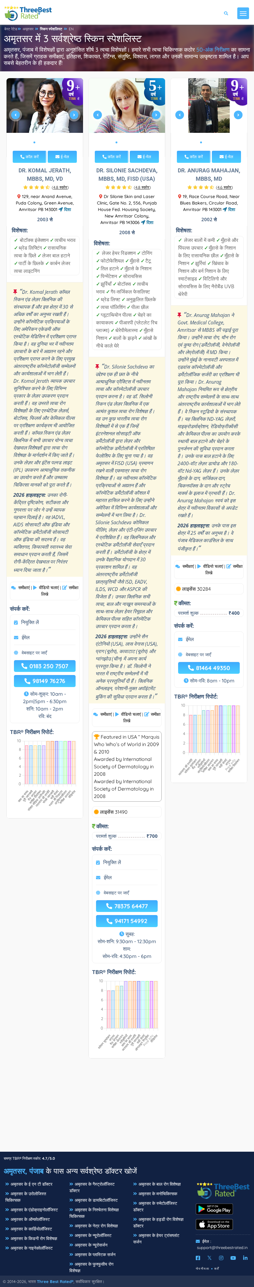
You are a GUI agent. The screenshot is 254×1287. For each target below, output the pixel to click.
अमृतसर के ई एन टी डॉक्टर (31, 1184)
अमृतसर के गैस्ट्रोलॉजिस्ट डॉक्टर (92, 1187)
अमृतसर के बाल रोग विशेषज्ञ (159, 1184)
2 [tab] (39, 142)
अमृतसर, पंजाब (24, 1170)
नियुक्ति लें (30, 622)
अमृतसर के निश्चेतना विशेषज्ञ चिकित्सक (94, 1213)
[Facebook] (198, 1258)
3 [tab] (44, 142)
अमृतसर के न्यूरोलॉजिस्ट (93, 1235)
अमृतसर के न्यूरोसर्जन (91, 1245)
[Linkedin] (245, 1258)
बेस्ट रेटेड (10, 29)
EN (71, 29)
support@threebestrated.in (222, 1247)
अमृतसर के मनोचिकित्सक (157, 1193)
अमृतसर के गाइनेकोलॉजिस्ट (32, 1248)
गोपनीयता (202, 1268)
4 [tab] (49, 142)
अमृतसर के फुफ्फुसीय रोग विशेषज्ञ (91, 1267)
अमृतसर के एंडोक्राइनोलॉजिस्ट (34, 1210)
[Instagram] (221, 1258)
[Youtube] (233, 1258)
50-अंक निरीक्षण (213, 49)
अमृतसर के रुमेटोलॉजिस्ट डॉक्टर (155, 1206)
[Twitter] (209, 1258)
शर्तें (216, 1268)
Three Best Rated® (55, 1281)
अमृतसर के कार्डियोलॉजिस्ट (31, 1229)
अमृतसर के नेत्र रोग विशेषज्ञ (96, 1226)
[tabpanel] (45, 117)
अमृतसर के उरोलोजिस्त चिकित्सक (25, 1197)
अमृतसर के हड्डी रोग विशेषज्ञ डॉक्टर (158, 1223)
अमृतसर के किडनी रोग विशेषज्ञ (34, 1238)
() (60, 187)
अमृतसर (28, 29)
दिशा (67, 209)
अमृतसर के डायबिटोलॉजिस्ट (96, 1200)
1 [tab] (34, 142)
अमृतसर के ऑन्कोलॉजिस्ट (30, 1219)
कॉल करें (31, 156)
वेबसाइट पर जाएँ (34, 653)
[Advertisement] (127, 1108)
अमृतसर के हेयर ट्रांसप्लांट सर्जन (156, 1239)
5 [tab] (54, 142)
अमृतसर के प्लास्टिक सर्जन (95, 1254)
